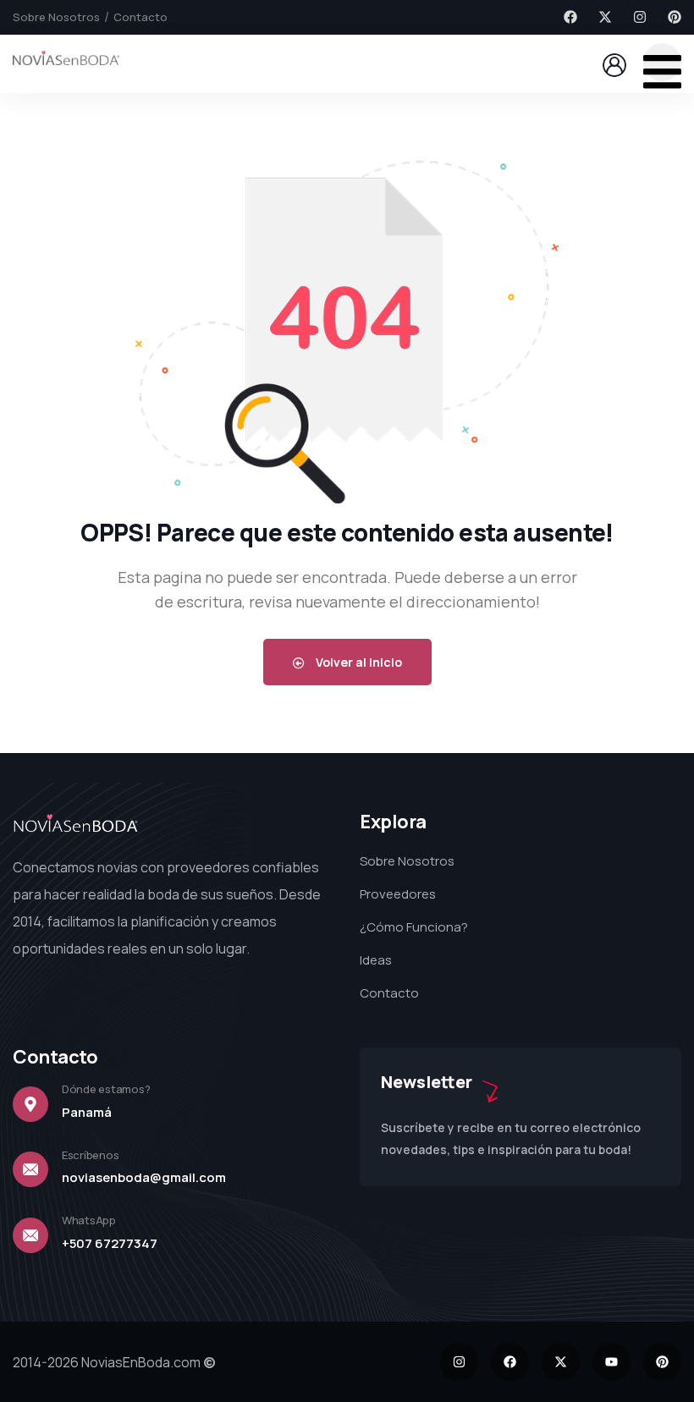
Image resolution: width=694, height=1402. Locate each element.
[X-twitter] (605, 17)
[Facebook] (570, 17)
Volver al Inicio (357, 662)
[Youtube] (611, 1362)
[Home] (66, 63)
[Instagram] (640, 17)
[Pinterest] (674, 17)
